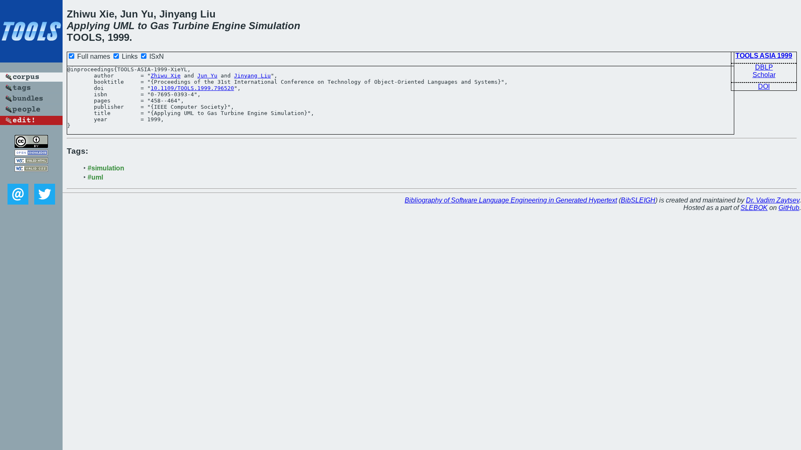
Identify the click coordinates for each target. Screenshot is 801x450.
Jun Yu (207, 75)
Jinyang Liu (252, 75)
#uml (95, 177)
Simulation (274, 25)
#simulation (106, 168)
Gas (159, 25)
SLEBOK (754, 207)
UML (124, 25)
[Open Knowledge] (31, 153)
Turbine (190, 25)
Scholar (764, 74)
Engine (229, 25)
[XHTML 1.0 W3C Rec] (31, 161)
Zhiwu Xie (166, 75)
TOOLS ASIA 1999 (764, 55)
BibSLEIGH (638, 200)
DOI (764, 86)
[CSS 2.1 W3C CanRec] (31, 177)
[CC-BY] (31, 145)
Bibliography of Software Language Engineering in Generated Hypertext (511, 200)
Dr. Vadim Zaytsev (772, 200)
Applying (88, 25)
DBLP (764, 67)
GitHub (788, 207)
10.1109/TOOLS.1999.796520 (192, 88)
